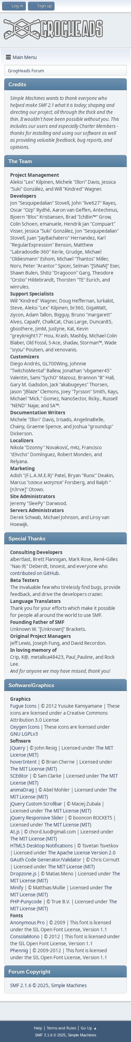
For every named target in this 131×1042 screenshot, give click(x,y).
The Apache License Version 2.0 (82, 853)
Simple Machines (69, 985)
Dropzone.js (23, 873)
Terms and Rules (61, 1027)
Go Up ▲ (89, 1027)
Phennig (19, 950)
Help (38, 1027)
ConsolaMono (24, 936)
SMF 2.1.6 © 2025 (29, 985)
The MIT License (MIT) (33, 769)
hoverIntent (23, 762)
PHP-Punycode (26, 901)
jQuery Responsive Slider (37, 818)
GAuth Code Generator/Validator (45, 860)
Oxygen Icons (24, 727)
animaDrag (22, 790)
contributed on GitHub (34, 573)
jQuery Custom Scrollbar (36, 804)
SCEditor (19, 776)
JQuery (17, 748)
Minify (16, 887)
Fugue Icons (23, 706)
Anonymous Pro (27, 922)
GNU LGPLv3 (24, 734)
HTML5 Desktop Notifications (41, 846)
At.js (15, 832)
